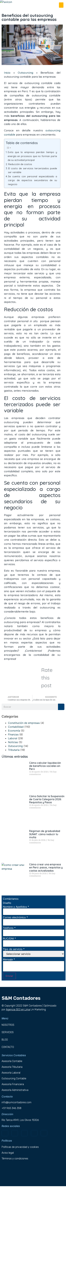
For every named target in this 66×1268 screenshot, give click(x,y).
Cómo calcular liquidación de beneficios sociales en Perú (45, 766)
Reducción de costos (20, 164)
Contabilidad (16, 726)
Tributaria (14, 749)
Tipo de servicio (14, 949)
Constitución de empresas (24, 722)
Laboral (12, 738)
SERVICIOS (8, 1032)
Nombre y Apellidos (16, 906)
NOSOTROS (8, 1024)
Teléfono (9, 928)
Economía (14, 730)
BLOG (5, 1039)
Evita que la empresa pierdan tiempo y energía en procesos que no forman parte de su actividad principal (32, 156)
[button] (61, 5)
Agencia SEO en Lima (18, 1009)
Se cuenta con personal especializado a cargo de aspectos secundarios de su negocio (32, 180)
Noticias (13, 742)
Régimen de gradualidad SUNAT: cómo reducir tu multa (44, 834)
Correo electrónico (15, 917)
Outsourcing (25, 72)
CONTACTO (8, 1047)
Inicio (7, 72)
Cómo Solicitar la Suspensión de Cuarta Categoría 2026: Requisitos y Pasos (46, 799)
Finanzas (13, 734)
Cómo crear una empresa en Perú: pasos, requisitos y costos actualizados (46, 867)
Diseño (7, 903)
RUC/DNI (9, 938)
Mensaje (9, 959)
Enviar (9, 975)
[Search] (61, 707)
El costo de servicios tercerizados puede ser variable (32, 170)
